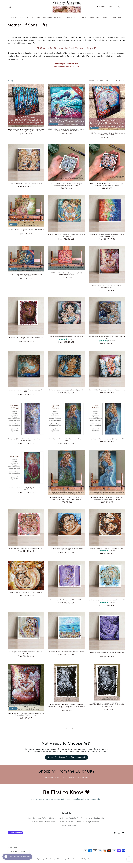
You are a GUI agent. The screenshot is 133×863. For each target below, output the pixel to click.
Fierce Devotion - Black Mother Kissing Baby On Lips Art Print (25, 338)
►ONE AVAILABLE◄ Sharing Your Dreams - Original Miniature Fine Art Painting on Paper (107, 184)
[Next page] (72, 728)
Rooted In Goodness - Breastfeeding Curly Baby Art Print (26, 390)
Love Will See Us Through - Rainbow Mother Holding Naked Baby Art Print (107, 235)
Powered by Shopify (37, 859)
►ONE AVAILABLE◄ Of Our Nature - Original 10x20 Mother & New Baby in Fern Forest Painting (66, 498)
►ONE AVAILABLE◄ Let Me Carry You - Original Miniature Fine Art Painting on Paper (66, 184)
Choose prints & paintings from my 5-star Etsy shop (66, 777)
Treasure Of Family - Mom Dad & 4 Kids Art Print (26, 184)
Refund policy (50, 859)
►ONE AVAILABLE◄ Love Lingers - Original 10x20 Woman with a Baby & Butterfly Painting (107, 498)
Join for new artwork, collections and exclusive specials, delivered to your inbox (66, 799)
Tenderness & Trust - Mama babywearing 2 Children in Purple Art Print (26, 439)
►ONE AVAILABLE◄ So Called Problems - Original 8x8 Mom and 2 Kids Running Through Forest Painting (26, 130)
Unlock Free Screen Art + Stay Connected (66, 757)
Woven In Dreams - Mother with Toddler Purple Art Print (107, 653)
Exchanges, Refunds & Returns (44, 818)
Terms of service (73, 859)
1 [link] (60, 729)
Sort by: (91, 80)
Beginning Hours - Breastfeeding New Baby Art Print (66, 390)
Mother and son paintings (26, 37)
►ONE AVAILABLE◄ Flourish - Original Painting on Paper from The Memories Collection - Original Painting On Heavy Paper (66, 706)
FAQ (29, 818)
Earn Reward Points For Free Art (71, 818)
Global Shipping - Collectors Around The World (63, 822)
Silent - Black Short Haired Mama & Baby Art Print (66, 336)
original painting (30, 53)
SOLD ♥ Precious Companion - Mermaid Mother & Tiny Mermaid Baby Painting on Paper (26, 714)
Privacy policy (61, 859)
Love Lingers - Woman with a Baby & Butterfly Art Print (107, 439)
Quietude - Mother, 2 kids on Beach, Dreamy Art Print (66, 651)
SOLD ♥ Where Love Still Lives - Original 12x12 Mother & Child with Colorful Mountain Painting (66, 129)
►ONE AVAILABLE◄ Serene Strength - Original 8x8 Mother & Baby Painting (66, 273)
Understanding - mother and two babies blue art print (107, 600)
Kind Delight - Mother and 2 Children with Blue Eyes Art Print (26, 652)
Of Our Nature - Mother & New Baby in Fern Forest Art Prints (66, 439)
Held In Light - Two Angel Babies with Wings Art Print (107, 390)
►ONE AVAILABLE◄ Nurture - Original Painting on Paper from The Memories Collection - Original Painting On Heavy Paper (107, 704)
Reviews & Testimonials (95, 818)
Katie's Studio (37, 822)
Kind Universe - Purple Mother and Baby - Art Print (66, 600)
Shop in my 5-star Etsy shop (66, 67)
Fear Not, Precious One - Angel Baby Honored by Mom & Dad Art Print (66, 235)
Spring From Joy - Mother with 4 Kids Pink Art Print (26, 548)
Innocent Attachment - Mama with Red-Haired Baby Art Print (107, 337)
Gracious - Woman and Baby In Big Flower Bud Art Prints (25, 488)
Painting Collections (91, 822)
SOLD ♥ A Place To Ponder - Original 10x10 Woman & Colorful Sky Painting (107, 133)
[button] (10, 7)
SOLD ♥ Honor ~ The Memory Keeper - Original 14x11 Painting (26, 230)
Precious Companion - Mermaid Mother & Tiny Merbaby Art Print (107, 286)
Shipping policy (85, 859)
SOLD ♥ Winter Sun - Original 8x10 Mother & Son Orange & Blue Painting (26, 275)
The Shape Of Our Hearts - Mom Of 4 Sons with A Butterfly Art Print (66, 549)
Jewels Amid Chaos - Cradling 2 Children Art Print (107, 548)
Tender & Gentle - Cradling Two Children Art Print (25, 592)
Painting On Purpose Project (66, 825)
